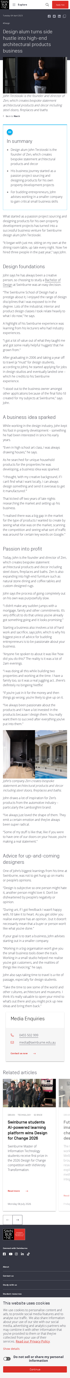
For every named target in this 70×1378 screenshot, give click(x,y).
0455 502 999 (28, 1035)
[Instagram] (16, 1254)
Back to (13, 116)
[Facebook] (4, 1254)
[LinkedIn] (22, 1254)
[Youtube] (10, 1254)
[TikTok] (28, 1254)
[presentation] (17, 1220)
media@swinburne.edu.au (37, 1042)
